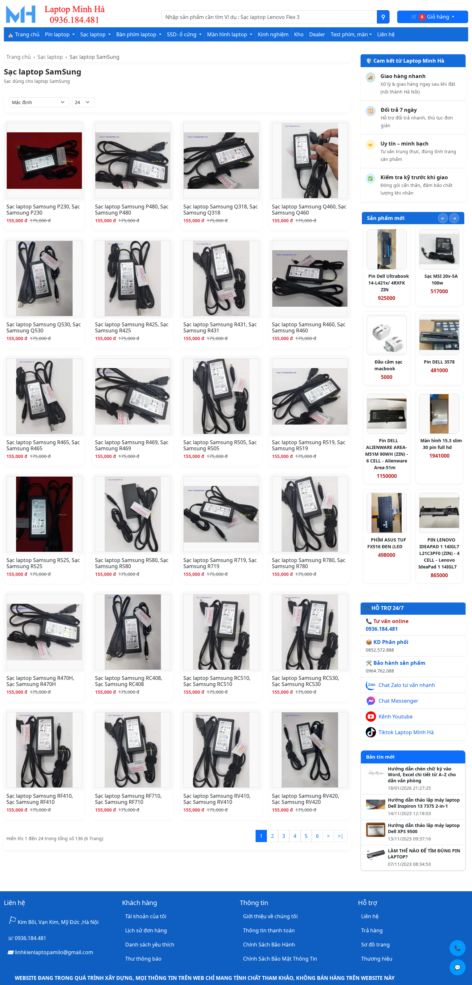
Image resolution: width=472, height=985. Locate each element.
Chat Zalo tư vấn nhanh (407, 685)
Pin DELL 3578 (439, 362)
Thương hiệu (376, 958)
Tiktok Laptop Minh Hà (406, 732)
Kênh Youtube (396, 716)
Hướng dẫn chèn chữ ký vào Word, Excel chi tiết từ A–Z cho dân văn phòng (422, 775)
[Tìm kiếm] (383, 16)
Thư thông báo (143, 958)
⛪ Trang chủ (23, 34)
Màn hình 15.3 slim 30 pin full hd (441, 443)
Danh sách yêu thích (149, 944)
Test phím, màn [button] (349, 34)
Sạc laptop (50, 56)
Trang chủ (18, 56)
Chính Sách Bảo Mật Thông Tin (280, 958)
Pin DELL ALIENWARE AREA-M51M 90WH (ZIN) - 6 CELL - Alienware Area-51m (386, 454)
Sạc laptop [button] (93, 34)
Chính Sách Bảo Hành (269, 944)
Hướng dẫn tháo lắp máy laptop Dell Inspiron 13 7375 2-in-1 (424, 803)
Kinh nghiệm (273, 34)
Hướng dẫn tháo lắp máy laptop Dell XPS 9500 (424, 828)
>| (341, 836)
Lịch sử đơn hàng (146, 930)
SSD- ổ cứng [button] (182, 34)
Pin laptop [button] (58, 34)
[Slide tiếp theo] (454, 218)
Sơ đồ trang (375, 944)
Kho (299, 34)
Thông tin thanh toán (269, 930)
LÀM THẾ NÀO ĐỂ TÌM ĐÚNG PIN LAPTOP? (424, 854)
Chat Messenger (398, 700)
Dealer (317, 34)
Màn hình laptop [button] (228, 34)
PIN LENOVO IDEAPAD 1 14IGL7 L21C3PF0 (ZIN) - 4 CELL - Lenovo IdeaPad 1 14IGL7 (438, 553)
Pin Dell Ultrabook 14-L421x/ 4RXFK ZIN (388, 283)
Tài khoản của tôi (145, 916)
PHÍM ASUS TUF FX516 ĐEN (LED (386, 543)
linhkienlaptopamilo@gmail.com (54, 952)
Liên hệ (386, 34)
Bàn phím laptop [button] (137, 34)
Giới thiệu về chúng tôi (270, 916)
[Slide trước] (443, 218)
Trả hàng (372, 930)
